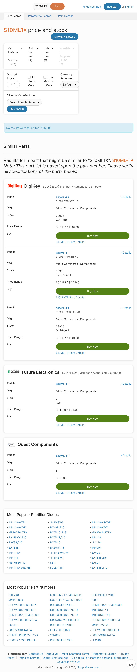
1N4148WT (57, 557)
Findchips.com (6, 7)
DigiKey (62, 186)
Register (112, 6)
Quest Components (38, 444)
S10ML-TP (62, 197)
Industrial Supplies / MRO (64, 56)
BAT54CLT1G (58, 532)
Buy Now (92, 235)
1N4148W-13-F (59, 552)
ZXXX (95, 600)
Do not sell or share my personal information (99, 657)
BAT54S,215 (57, 537)
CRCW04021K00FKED (22, 610)
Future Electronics (71, 372)
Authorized (31, 54)
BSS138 (13, 625)
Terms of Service (28, 657)
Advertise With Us (68, 661)
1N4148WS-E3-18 (20, 567)
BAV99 (96, 552)
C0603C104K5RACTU (64, 615)
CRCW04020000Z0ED (64, 620)
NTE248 (14, 595)
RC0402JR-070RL (61, 605)
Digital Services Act (55, 657)
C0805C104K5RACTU (64, 610)
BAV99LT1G (57, 527)
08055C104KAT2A (20, 630)
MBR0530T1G (17, 562)
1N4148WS (57, 522)
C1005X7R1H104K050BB (65, 595)
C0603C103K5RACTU (22, 640)
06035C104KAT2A (103, 635)
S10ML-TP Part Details (70, 242)
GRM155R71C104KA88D (24, 615)
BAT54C (55, 542)
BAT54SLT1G (100, 567)
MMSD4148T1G (101, 532)
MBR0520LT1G (18, 532)
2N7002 (55, 635)
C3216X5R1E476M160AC (66, 600)
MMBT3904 (16, 600)
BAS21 (96, 562)
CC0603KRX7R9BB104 (106, 620)
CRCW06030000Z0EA (23, 620)
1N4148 (96, 537)
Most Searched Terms (75, 653)
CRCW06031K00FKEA (105, 630)
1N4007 (96, 547)
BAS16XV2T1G (18, 537)
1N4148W (14, 552)
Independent (47, 54)
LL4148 (96, 542)
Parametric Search (104, 653)
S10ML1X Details (64, 36)
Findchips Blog (92, 6)
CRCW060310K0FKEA (22, 605)
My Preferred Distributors (13, 56)
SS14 (53, 562)
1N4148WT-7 (100, 527)
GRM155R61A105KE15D (23, 635)
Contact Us (36, 653)
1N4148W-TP (17, 522)
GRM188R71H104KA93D (107, 605)
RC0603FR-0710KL (62, 625)
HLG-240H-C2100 (103, 595)
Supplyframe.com (88, 667)
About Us (52, 653)
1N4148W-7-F (17, 527)
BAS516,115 (57, 547)
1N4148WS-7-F (101, 522)
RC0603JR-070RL (61, 640)
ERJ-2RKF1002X (60, 630)
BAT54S (14, 547)
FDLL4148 (56, 567)
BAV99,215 (15, 542)
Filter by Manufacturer (21, 95)
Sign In (129, 6)
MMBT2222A (100, 625)
